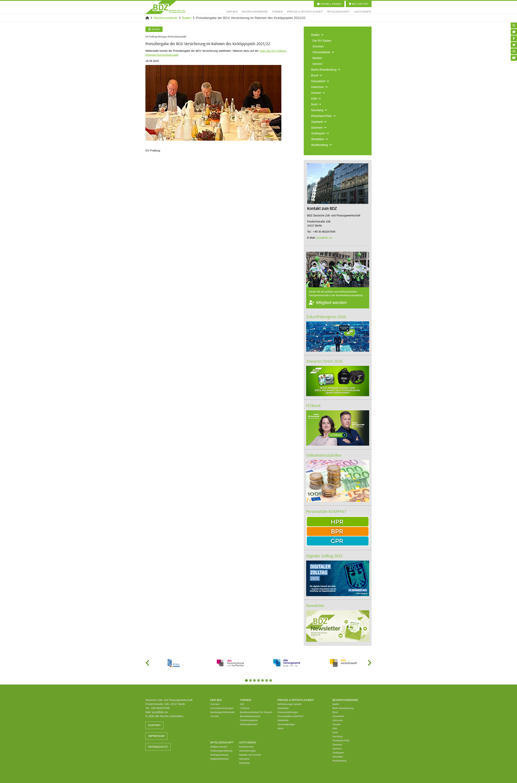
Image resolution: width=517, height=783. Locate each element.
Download (244, 763)
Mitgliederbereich (219, 759)
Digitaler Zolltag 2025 (324, 555)
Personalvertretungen (221, 708)
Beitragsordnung (219, 754)
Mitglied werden (218, 746)
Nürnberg (337, 736)
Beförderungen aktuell (289, 704)
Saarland (337, 744)
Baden (186, 18)
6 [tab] (266, 680)
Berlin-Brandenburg (342, 708)
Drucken (156, 29)
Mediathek (283, 720)
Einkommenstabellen (323, 455)
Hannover (337, 720)
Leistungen (247, 742)
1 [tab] (246, 680)
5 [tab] (262, 680)
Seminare (244, 759)
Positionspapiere (249, 720)
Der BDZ (216, 700)
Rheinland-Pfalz (341, 740)
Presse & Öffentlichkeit (295, 700)
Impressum (156, 735)
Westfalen (337, 756)
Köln (334, 728)
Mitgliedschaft (222, 742)
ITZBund (313, 405)
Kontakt (154, 725)
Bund (335, 712)
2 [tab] (250, 680)
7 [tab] (270, 680)
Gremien (215, 704)
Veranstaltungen (286, 724)
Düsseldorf (338, 716)
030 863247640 (160, 708)
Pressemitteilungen (287, 712)
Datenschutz (158, 746)
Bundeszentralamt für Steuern (256, 712)
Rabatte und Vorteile (250, 754)
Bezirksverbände (165, 18)
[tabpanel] (173, 663)
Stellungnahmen (248, 724)
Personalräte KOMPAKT (326, 511)
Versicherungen (247, 750)
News (280, 728)
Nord (335, 732)
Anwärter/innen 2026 (324, 361)
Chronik (214, 716)
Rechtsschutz (246, 746)
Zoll (242, 704)
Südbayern (338, 752)
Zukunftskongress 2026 (326, 316)
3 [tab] (254, 680)
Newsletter (315, 605)
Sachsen (337, 748)
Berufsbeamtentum (250, 716)
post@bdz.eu (324, 237)
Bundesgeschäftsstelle (222, 712)
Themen (245, 700)
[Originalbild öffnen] (278, 137)
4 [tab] (258, 680)
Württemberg (339, 760)
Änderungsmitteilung (221, 750)
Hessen (336, 724)
